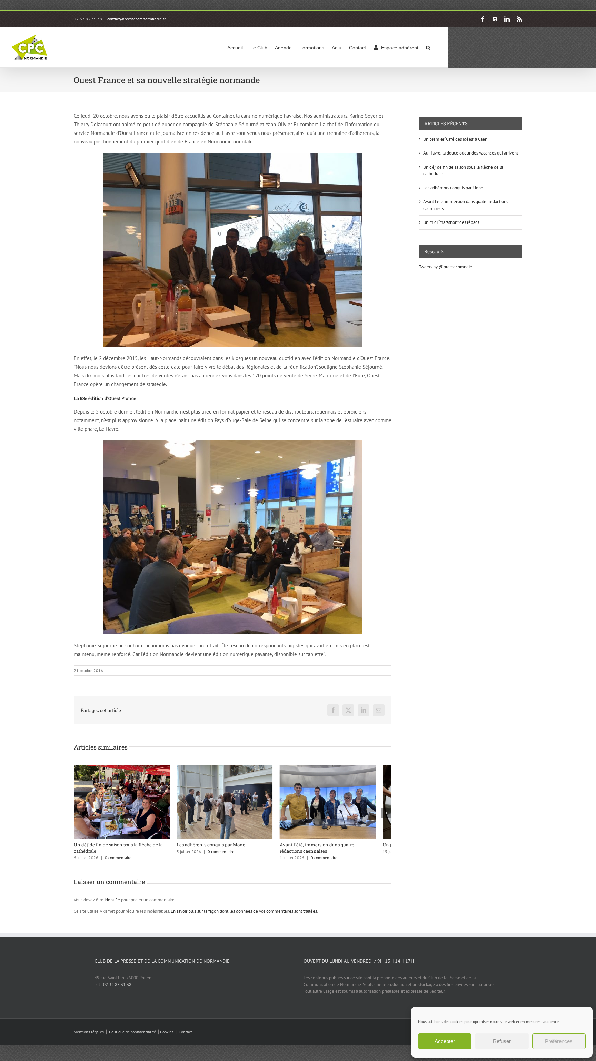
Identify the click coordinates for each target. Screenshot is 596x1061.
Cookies (166, 1036)
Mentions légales (89, 1036)
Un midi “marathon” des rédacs (451, 222)
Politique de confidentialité (132, 1036)
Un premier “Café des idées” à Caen (455, 139)
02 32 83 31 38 (117, 989)
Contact (185, 1036)
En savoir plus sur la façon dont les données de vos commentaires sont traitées (244, 915)
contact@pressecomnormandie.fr (136, 18)
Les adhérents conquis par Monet (217, 849)
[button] (428, 47)
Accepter (445, 1041)
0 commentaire (118, 861)
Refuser (502, 1041)
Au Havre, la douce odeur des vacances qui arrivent (470, 153)
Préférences (559, 1041)
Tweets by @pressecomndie (445, 267)
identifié (112, 904)
